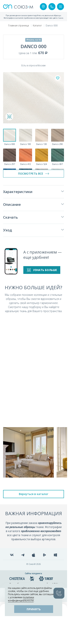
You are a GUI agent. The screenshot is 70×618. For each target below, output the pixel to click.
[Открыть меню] (60, 6)
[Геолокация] (43, 6)
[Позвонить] (51, 6)
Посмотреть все (30, 173)
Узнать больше (45, 270)
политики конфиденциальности (21, 599)
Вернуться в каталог (33, 494)
